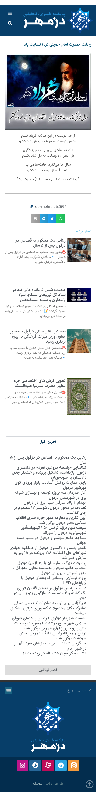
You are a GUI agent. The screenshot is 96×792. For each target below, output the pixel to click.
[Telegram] (61, 765)
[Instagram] (22, 765)
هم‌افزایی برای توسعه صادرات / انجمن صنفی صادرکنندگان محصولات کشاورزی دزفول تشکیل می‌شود (48, 608)
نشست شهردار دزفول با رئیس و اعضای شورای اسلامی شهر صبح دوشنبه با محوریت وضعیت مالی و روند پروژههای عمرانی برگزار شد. (49, 623)
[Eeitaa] (73, 765)
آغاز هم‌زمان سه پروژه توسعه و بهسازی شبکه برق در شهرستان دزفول (50, 495)
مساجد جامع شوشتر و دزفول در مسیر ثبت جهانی (51, 540)
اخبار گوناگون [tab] (48, 670)
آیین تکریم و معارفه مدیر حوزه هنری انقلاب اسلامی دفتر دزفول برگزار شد (51, 520)
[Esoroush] (35, 765)
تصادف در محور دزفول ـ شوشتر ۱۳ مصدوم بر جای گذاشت (50, 510)
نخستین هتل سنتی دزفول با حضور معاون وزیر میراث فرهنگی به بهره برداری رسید (38, 336)
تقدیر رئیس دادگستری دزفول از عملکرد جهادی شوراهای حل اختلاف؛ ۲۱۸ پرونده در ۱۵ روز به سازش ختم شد (48, 553)
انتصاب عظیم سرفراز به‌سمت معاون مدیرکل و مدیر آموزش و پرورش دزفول (49, 570)
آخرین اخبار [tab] (48, 442)
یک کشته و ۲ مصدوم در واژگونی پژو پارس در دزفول (50, 595)
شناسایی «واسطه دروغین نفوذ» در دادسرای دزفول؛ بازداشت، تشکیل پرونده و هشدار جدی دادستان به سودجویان (49, 472)
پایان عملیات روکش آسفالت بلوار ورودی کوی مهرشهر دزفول (50, 485)
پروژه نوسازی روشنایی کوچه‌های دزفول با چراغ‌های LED (53, 580)
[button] (10, 13)
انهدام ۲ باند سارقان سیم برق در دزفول (55, 502)
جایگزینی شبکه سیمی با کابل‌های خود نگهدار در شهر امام (50, 646)
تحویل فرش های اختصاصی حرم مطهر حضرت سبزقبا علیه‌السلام (39, 383)
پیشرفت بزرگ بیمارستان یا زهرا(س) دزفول (51, 563)
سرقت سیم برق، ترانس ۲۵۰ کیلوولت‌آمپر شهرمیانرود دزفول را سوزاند (53, 530)
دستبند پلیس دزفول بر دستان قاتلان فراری (51, 588)
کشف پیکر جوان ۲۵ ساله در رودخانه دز (54, 653)
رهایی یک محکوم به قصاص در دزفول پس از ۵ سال (40, 243)
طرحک (38, 783)
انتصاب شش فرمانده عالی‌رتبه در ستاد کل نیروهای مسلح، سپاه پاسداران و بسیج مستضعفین (39, 295)
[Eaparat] (48, 765)
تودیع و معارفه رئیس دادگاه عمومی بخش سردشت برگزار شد (52, 636)
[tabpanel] (48, 555)
